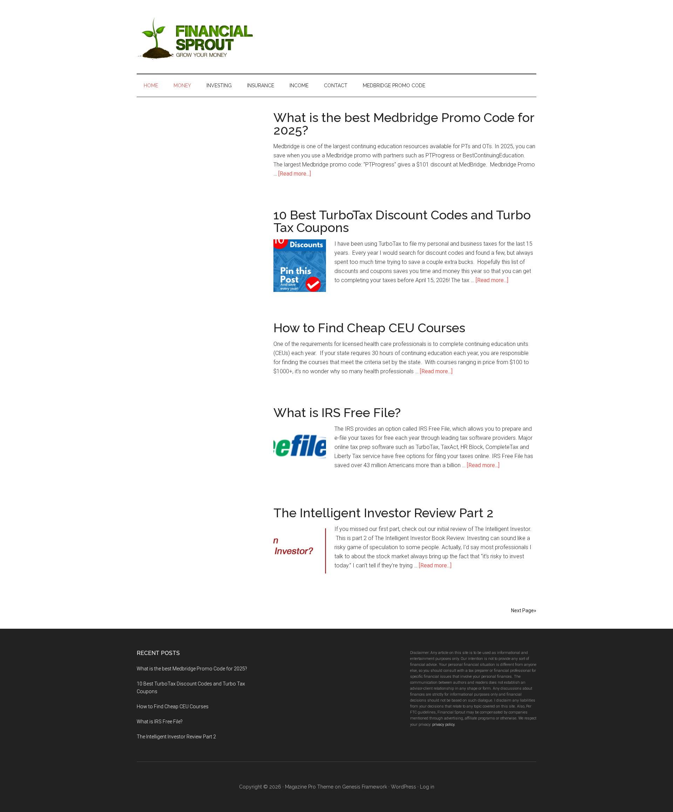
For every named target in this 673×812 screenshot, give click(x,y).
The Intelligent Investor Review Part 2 (383, 512)
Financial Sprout (203, 37)
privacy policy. (443, 724)
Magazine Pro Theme (309, 787)
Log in (427, 787)
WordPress (403, 787)
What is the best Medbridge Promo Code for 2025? (403, 123)
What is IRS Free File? (337, 412)
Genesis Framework (364, 787)
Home (151, 85)
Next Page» (523, 610)
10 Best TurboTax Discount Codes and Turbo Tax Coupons (402, 221)
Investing (219, 85)
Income (299, 85)
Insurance (260, 85)
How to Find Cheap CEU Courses (369, 327)
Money (182, 85)
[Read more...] (294, 173)
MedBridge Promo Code (394, 85)
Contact (335, 85)
